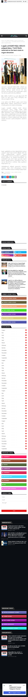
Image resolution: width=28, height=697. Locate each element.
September (14, 358)
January (14, 347)
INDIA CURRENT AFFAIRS (9, 310)
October (14, 355)
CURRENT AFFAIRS (8, 616)
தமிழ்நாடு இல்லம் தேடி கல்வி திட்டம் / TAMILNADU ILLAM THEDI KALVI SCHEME (15, 653)
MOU (5, 484)
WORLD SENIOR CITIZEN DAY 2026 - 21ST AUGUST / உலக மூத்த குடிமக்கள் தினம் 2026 (17, 542)
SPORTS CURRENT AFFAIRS (10, 314)
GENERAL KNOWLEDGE (9, 624)
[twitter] (20, 252)
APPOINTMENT (7, 460)
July (14, 332)
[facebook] (7, 252)
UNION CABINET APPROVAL (10, 488)
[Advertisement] (14, 18)
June (14, 335)
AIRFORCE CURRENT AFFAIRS (10, 298)
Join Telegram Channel (15, 692)
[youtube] (20, 255)
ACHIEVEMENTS (7, 172)
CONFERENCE (6, 472)
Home (2, 40)
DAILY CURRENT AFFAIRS (16, 172)
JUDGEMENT (6, 480)
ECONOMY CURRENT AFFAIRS (10, 306)
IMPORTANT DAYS (8, 476)
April (14, 340)
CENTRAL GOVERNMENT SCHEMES (11, 612)
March (14, 342)
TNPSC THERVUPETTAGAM (7, 55)
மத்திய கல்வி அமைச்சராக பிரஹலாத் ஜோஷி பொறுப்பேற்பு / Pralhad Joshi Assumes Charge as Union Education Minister (16, 265)
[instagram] (7, 255)
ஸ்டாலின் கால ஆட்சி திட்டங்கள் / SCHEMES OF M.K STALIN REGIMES (16, 646)
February (14, 345)
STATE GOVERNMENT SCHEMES (11, 628)
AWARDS (6, 464)
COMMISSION (7, 468)
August (14, 330)
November (14, 353)
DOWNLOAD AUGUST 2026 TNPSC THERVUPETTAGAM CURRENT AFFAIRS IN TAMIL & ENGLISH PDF (16, 527)
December (14, 350)
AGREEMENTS (7, 456)
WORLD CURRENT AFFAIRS (10, 322)
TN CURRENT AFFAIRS (9, 40)
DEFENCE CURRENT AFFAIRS (10, 302)
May (14, 337)
